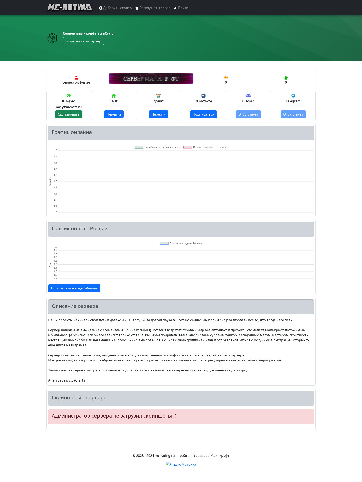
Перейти (114, 114)
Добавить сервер (117, 7)
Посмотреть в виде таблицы (74, 288)
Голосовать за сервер (83, 41)
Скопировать (69, 114)
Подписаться (203, 114)
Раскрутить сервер (155, 7)
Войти (182, 7)
